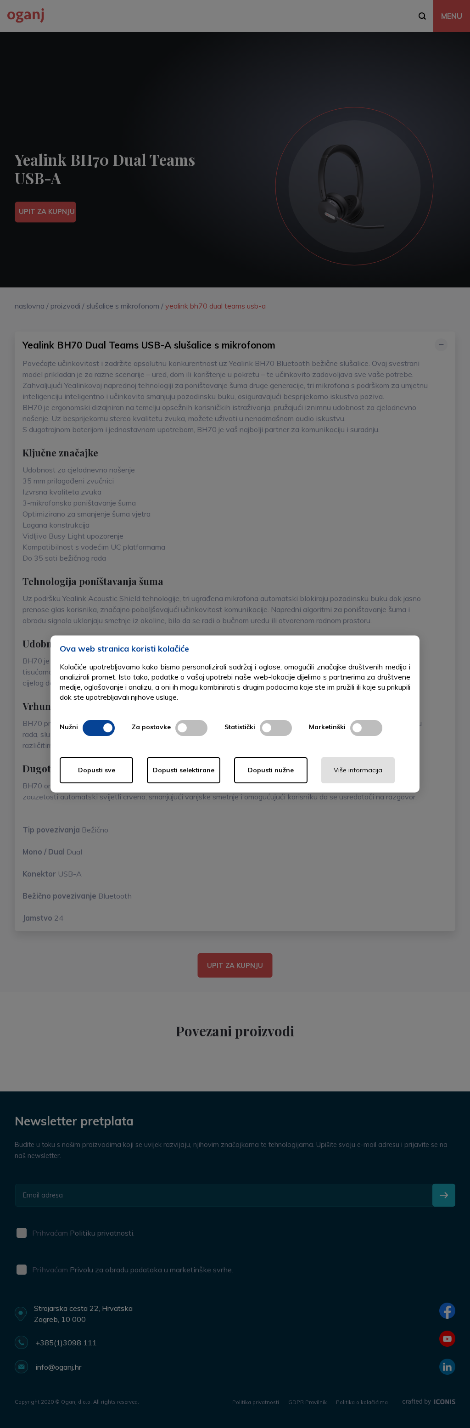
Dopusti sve (96, 770)
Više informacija (358, 770)
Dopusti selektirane (183, 770)
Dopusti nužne (271, 770)
